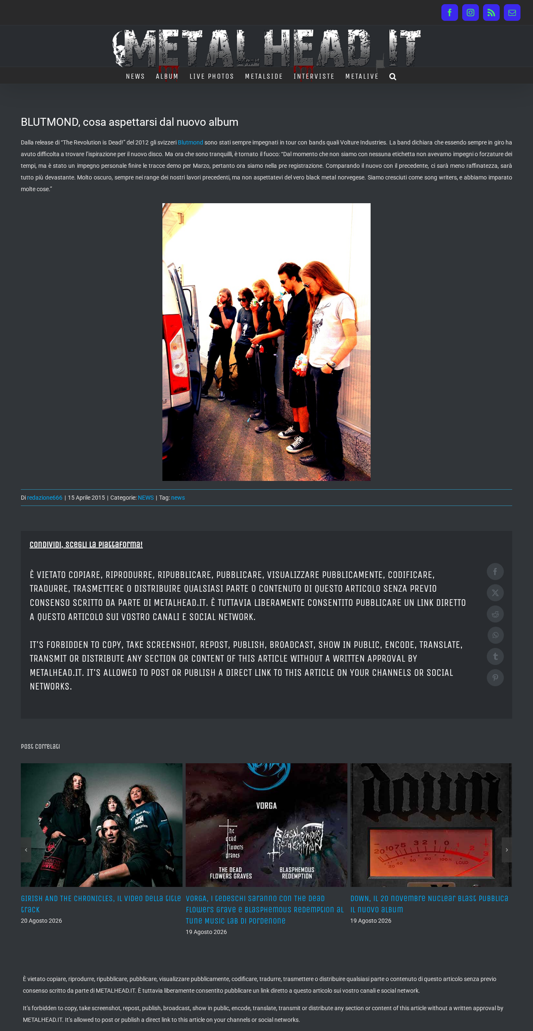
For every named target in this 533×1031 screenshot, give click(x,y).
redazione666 (44, 497)
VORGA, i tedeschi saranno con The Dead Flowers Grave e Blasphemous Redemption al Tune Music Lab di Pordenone (100, 910)
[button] (393, 75)
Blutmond (190, 142)
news (178, 497)
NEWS (146, 497)
